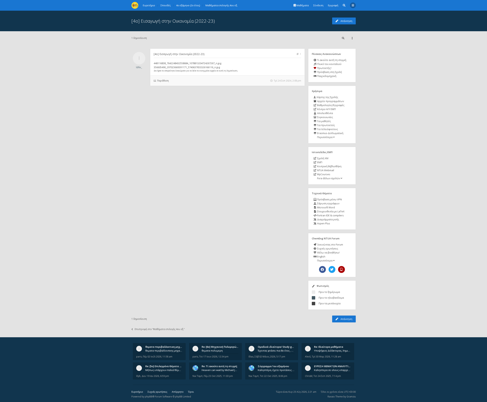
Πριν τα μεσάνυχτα (330, 303)
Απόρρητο (178, 391)
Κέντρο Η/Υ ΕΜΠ (326, 109)
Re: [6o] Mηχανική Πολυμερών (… (221, 346)
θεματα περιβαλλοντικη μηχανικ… (166, 346)
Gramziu (351, 396)
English (321, 256)
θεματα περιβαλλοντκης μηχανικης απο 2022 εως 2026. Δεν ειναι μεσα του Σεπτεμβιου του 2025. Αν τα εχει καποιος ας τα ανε (163, 350)
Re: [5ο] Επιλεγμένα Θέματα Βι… (164, 366)
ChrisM (308, 376)
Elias (251, 356)
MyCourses (323, 174)
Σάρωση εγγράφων (328, 203)
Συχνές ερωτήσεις (327, 248)
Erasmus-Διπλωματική (330, 133)
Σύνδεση (318, 5)
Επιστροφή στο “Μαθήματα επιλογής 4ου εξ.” (160, 329)
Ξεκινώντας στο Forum (330, 244)
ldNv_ (139, 67)
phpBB (148, 396)
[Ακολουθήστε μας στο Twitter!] (332, 269)
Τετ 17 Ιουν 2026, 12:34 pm (213, 356)
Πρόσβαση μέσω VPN (329, 199)
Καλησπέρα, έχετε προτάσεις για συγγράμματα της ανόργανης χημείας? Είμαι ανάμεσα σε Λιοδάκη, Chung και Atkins (276, 370)
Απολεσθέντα (325, 113)
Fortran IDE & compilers (330, 215)
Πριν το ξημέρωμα (329, 292)
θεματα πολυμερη (212, 350)
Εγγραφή (333, 5)
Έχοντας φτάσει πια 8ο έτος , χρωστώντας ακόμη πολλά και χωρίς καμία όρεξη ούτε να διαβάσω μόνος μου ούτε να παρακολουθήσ (276, 350)
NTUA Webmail (325, 170)
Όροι (191, 391)
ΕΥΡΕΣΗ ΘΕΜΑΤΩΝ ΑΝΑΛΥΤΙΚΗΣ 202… (337, 366)
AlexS (308, 356)
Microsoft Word (326, 207)
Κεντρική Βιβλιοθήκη (329, 166)
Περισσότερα (325, 137)
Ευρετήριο (137, 391)
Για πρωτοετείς (326, 125)
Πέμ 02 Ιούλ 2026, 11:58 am (157, 356)
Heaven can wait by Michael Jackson (220, 370)
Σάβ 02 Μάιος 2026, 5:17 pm (270, 356)
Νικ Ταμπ (198, 376)
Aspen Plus (323, 223)
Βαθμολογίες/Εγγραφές (330, 105)
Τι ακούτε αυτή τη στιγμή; (332, 60)
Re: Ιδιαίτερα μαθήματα (328, 346)
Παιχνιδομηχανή (326, 76)
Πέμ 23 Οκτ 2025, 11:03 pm (218, 376)
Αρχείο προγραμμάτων (330, 101)
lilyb (138, 376)
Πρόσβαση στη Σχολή (329, 72)
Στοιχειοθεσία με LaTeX (331, 211)
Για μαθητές (324, 121)
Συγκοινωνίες (325, 117)
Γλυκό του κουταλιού (329, 64)
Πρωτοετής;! (324, 68)
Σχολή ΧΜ (322, 158)
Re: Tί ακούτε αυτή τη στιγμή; (219, 366)
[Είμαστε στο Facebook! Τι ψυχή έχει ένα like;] (322, 269)
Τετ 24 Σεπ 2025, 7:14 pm (327, 376)
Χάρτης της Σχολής (327, 97)
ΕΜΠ (319, 162)
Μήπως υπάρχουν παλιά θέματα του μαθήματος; (163, 370)
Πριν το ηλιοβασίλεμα (331, 297)
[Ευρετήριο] (134, 5)
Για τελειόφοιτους (327, 129)
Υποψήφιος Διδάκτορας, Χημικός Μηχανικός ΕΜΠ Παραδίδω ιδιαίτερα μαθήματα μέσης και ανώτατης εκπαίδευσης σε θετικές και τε (332, 350)
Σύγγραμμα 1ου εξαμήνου (273, 366)
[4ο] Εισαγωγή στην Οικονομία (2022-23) (173, 21)
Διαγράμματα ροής (328, 219)
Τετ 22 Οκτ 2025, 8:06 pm (273, 376)
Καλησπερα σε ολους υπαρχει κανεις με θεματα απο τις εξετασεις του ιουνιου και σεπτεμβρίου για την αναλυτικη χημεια (332, 370)
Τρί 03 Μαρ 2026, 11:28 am (326, 356)
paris (139, 356)
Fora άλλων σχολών (329, 178)
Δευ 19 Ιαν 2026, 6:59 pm (155, 376)
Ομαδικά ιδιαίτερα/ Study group (278, 346)
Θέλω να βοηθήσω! (328, 252)
